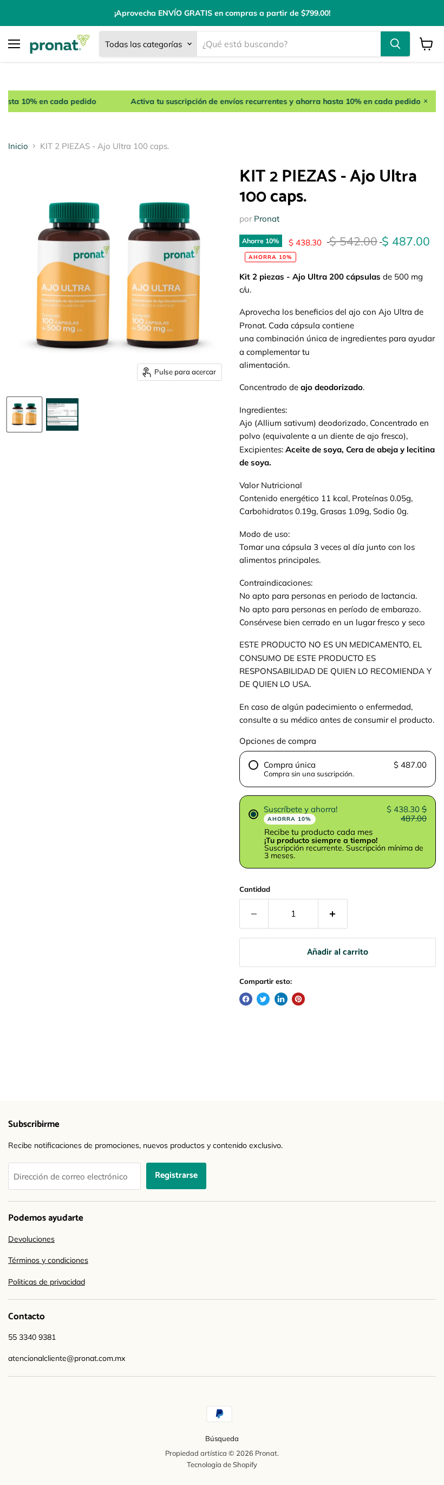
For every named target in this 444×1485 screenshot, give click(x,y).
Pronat (266, 218)
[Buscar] (395, 43)
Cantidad (254, 889)
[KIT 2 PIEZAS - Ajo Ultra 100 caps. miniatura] (24, 414)
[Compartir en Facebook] (245, 999)
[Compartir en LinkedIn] (281, 999)
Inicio (18, 146)
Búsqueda (222, 1438)
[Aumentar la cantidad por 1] (333, 913)
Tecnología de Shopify (222, 1464)
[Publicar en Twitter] (263, 999)
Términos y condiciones (48, 1260)
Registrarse (176, 1176)
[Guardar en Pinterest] (298, 999)
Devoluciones (31, 1239)
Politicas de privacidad (46, 1282)
